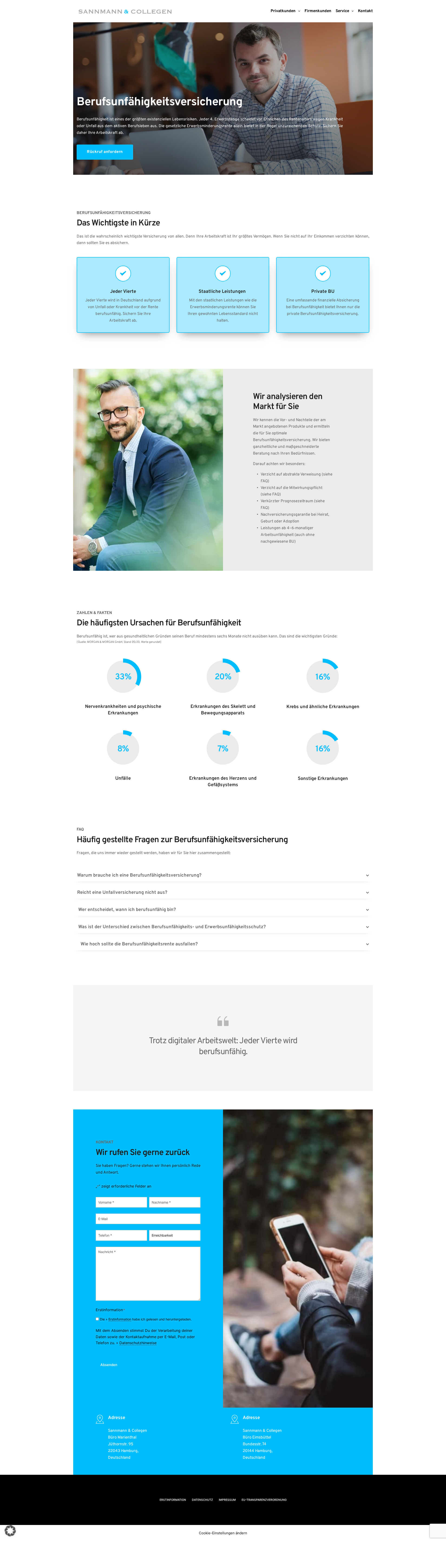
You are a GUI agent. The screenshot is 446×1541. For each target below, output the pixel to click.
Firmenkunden (318, 11)
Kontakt (365, 11)
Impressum (227, 1499)
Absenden (108, 1365)
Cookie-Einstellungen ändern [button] (223, 1533)
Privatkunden (283, 11)
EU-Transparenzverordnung (264, 1499)
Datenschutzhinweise (138, 1342)
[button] (223, 875)
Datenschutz (202, 1499)
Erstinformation (119, 1319)
